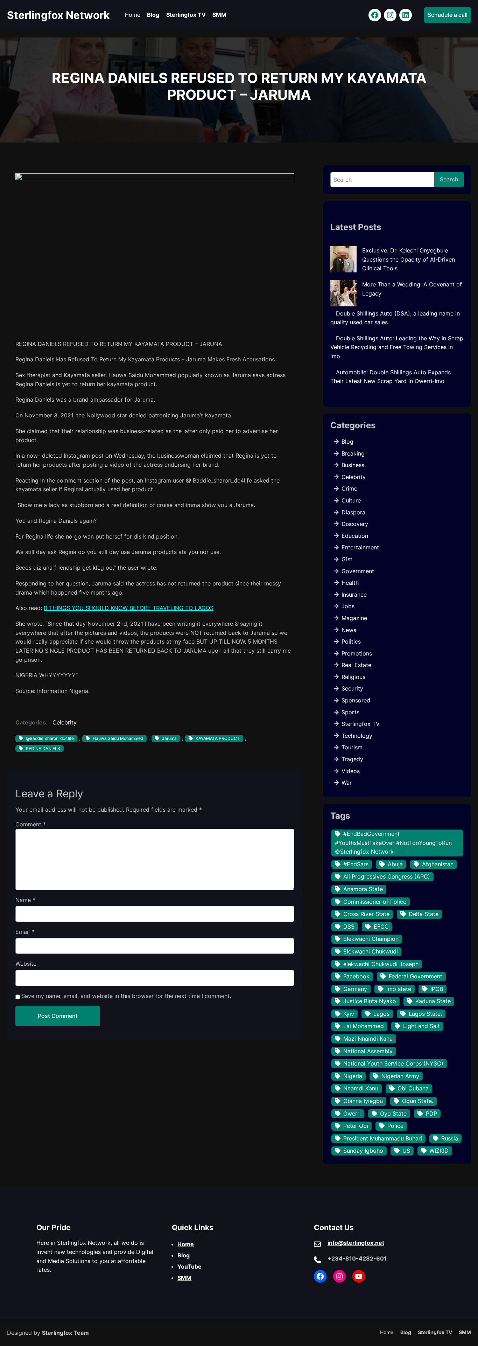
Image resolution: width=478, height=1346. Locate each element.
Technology (357, 735)
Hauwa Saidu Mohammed (118, 738)
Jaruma (169, 738)
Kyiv (348, 1013)
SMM (184, 1277)
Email (24, 931)
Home (185, 1244)
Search (449, 179)
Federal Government (415, 976)
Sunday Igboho (363, 1150)
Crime (349, 488)
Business (353, 465)
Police (395, 1125)
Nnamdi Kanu (360, 1088)
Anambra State (363, 889)
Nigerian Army (400, 1076)
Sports (350, 712)
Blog (347, 441)
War (347, 782)
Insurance (354, 594)
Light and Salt (421, 1025)
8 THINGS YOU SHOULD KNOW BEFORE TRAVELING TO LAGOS (128, 607)
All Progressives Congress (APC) (386, 876)
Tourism (352, 747)
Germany (355, 988)
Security (352, 688)
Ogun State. (417, 1100)
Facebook (356, 976)
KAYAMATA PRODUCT (218, 738)
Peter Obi (355, 1125)
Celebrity (64, 722)
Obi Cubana (413, 1088)
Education (355, 535)
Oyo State (393, 1113)
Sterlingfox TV (361, 723)
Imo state (398, 988)
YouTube (189, 1266)
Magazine (354, 618)
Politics (351, 641)
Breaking (353, 453)
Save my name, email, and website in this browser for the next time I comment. (126, 995)
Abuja (395, 864)
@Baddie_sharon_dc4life (50, 738)
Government (358, 571)
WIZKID (439, 1150)
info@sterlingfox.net (356, 1242)
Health (350, 582)
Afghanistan (438, 864)
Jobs (348, 606)
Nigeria (352, 1076)
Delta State (423, 913)
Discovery (355, 523)
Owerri (352, 1113)
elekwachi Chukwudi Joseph (381, 963)
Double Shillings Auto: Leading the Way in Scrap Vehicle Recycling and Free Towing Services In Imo (396, 347)
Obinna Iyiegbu (363, 1100)
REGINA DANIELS (43, 748)
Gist (347, 559)
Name (25, 899)
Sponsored (356, 700)
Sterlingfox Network (58, 15)
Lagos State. (425, 1013)
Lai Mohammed (363, 1025)
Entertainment (360, 547)
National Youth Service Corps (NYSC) (393, 1063)
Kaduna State (433, 1001)
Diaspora (353, 512)
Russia (449, 1138)
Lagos (381, 1013)
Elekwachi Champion (371, 938)
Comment (30, 824)
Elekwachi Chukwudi (370, 951)
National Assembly (368, 1051)
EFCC (381, 926)
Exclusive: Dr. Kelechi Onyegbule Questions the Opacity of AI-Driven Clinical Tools (408, 259)
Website (25, 963)
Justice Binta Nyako (369, 1001)
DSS (348, 926)
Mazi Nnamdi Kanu (368, 1038)
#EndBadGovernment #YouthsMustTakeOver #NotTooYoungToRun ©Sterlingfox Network (393, 842)
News (349, 629)
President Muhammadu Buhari (382, 1138)
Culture (351, 500)
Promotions (357, 653)
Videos (351, 771)
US (406, 1150)
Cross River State (366, 913)
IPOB (436, 988)
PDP (431, 1113)
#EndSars (355, 864)
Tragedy (352, 759)
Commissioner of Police (374, 901)
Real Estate (356, 664)
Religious (353, 676)
